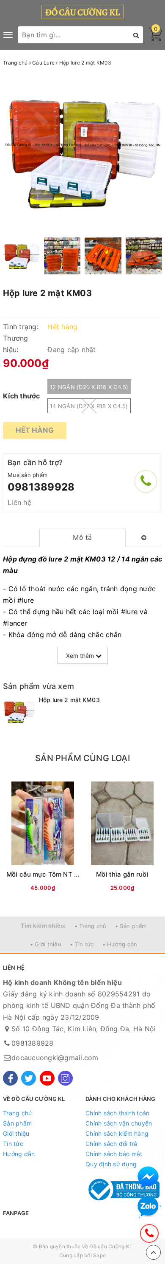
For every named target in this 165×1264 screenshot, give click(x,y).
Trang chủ (17, 1113)
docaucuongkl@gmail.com (55, 1057)
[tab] (82, 537)
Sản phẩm (17, 1123)
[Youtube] (47, 1078)
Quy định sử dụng (111, 1164)
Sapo (99, 1255)
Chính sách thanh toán (117, 1113)
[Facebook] (10, 1078)
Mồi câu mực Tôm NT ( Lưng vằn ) (59, 874)
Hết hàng (35, 430)
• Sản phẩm (131, 926)
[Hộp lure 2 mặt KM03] (19, 712)
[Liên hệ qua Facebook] (148, 1177)
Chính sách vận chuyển (118, 1123)
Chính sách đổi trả (111, 1143)
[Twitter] (28, 1078)
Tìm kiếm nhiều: (43, 925)
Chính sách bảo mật (114, 1153)
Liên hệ (19, 502)
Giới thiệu (16, 1133)
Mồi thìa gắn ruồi (122, 874)
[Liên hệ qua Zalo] (148, 1206)
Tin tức (13, 1143)
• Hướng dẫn (120, 944)
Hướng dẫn (19, 1153)
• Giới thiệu (45, 944)
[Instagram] (65, 1078)
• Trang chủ (90, 926)
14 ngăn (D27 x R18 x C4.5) (89, 406)
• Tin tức (82, 944)
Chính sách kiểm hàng (116, 1133)
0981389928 (41, 487)
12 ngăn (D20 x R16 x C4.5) (89, 387)
